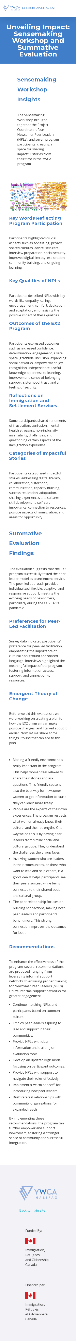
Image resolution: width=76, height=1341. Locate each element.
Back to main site (32, 1210)
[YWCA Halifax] (34, 8)
